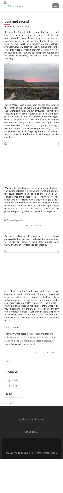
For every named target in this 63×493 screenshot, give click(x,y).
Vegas (7, 344)
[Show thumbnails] (31, 225)
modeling (24, 340)
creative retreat (35, 337)
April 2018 (13, 380)
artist (6, 337)
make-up (8, 340)
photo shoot (35, 340)
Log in (11, 402)
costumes (14, 337)
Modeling (33, 333)
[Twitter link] (31, 445)
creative (24, 337)
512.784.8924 (31, 432)
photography (48, 340)
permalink (30, 344)
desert (47, 337)
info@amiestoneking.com (31, 418)
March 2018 (14, 386)
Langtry (54, 337)
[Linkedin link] (35, 445)
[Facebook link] (28, 445)
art (51, 333)
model (16, 340)
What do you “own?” (47, 352)
